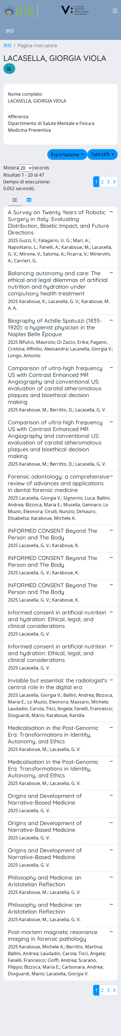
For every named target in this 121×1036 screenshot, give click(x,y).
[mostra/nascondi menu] (115, 11)
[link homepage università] (75, 11)
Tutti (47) (101, 154)
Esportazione (65, 154)
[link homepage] (20, 11)
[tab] (15, 200)
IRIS (7, 45)
